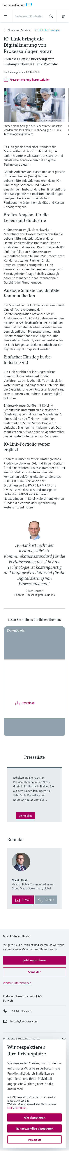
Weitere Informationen (17, 983)
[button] (34, 960)
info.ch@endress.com (24, 1021)
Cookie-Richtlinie (16, 1108)
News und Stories (19, 30)
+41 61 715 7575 (21, 1011)
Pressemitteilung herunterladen (30, 79)
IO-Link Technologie (47, 30)
